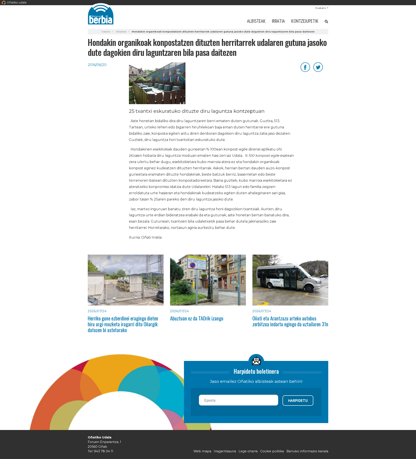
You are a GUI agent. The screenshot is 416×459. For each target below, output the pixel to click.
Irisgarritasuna (225, 451)
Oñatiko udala (16, 2)
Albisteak (256, 21)
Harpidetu (298, 400)
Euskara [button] (320, 8)
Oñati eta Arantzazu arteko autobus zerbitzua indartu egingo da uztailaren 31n (290, 321)
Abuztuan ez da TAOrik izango (196, 318)
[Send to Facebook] (305, 67)
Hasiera (105, 31)
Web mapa (202, 451)
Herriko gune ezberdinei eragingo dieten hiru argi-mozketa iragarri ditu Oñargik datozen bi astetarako (123, 324)
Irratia (278, 21)
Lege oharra (248, 451)
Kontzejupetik (304, 21)
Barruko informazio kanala (307, 451)
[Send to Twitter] (318, 67)
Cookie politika (272, 451)
